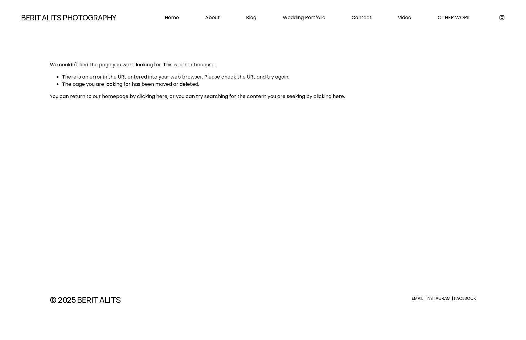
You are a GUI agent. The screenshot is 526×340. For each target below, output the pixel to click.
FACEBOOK (465, 298)
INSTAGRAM (439, 298)
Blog (251, 17)
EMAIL (417, 298)
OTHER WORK (454, 17)
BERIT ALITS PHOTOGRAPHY (68, 17)
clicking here (152, 96)
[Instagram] (502, 18)
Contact (362, 17)
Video (404, 17)
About (212, 17)
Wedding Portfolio (304, 17)
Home (172, 17)
